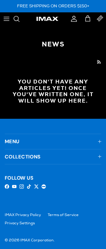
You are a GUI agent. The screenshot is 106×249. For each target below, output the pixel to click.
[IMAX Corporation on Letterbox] (44, 186)
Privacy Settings (20, 223)
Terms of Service (63, 215)
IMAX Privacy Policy (23, 215)
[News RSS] (99, 62)
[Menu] (6, 18)
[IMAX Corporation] (48, 19)
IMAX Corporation (37, 240)
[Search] (19, 18)
